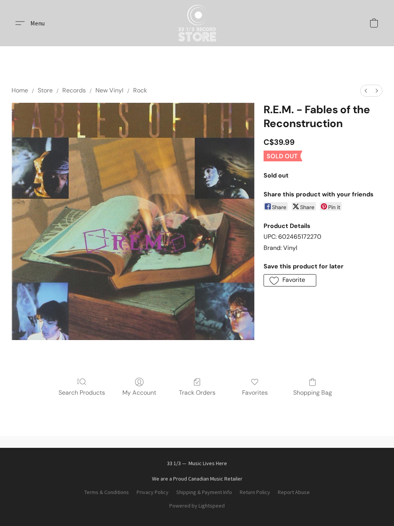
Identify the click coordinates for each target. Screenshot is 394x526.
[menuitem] (366, 90)
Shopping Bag (312, 393)
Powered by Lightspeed (197, 505)
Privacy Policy (153, 492)
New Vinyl (109, 90)
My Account (139, 393)
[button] (197, 23)
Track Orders (197, 393)
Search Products (81, 393)
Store (45, 90)
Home (20, 90)
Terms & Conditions (106, 492)
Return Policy (255, 492)
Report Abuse (294, 492)
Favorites (255, 393)
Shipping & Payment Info (204, 492)
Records (74, 90)
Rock (140, 90)
